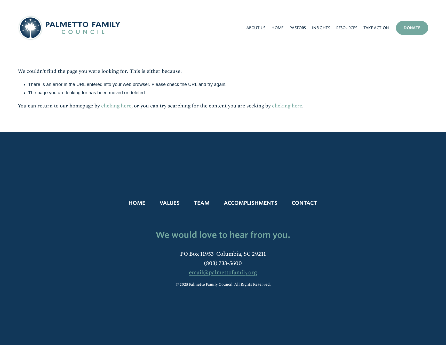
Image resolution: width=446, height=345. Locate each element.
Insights (321, 28)
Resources (346, 28)
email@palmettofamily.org (223, 272)
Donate (412, 28)
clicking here (116, 105)
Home (277, 28)
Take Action (376, 28)
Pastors (298, 28)
